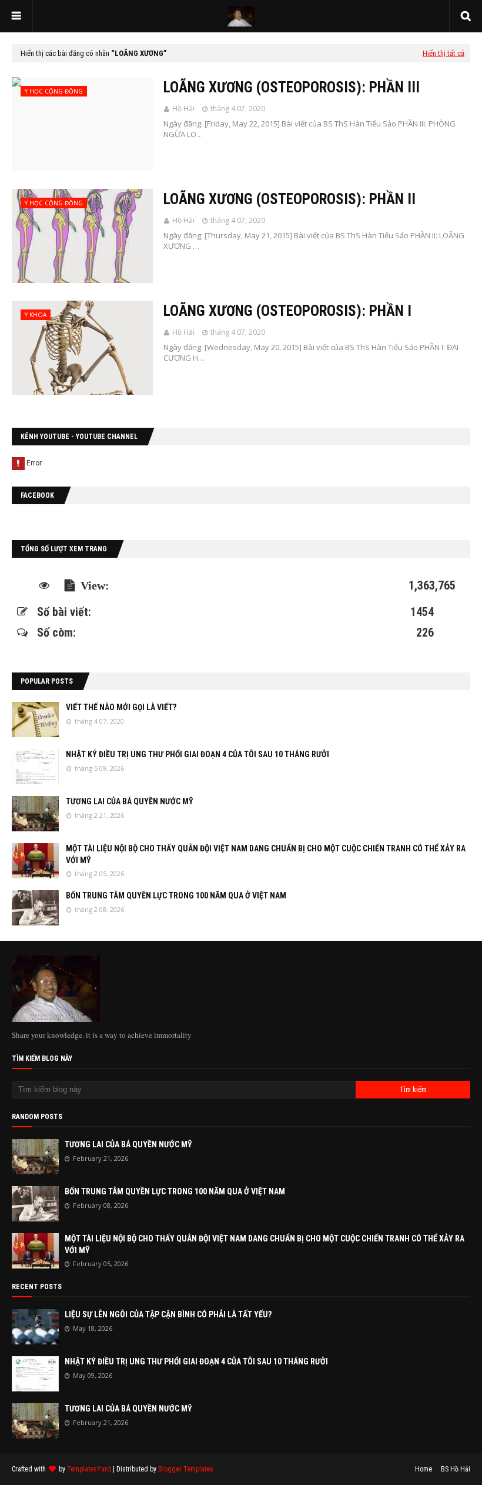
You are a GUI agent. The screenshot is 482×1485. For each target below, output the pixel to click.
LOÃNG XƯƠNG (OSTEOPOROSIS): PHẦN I (287, 310)
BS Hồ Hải (455, 1469)
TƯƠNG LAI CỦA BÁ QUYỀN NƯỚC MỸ (129, 801)
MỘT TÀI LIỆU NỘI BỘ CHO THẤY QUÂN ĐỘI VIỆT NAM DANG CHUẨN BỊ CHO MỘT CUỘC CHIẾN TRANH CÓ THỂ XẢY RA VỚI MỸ (266, 854)
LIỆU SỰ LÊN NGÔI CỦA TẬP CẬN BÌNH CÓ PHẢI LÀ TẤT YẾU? (168, 1314)
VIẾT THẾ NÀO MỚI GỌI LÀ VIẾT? (121, 707)
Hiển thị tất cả (443, 53)
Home (423, 1469)
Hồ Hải (183, 109)
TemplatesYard (89, 1469)
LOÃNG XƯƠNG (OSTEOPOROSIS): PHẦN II (289, 199)
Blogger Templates (185, 1469)
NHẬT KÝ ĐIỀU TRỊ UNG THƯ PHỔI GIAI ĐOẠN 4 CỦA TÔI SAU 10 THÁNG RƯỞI (197, 754)
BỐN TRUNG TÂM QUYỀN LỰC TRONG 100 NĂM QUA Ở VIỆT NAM (176, 895)
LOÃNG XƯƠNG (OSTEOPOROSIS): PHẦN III (291, 87)
